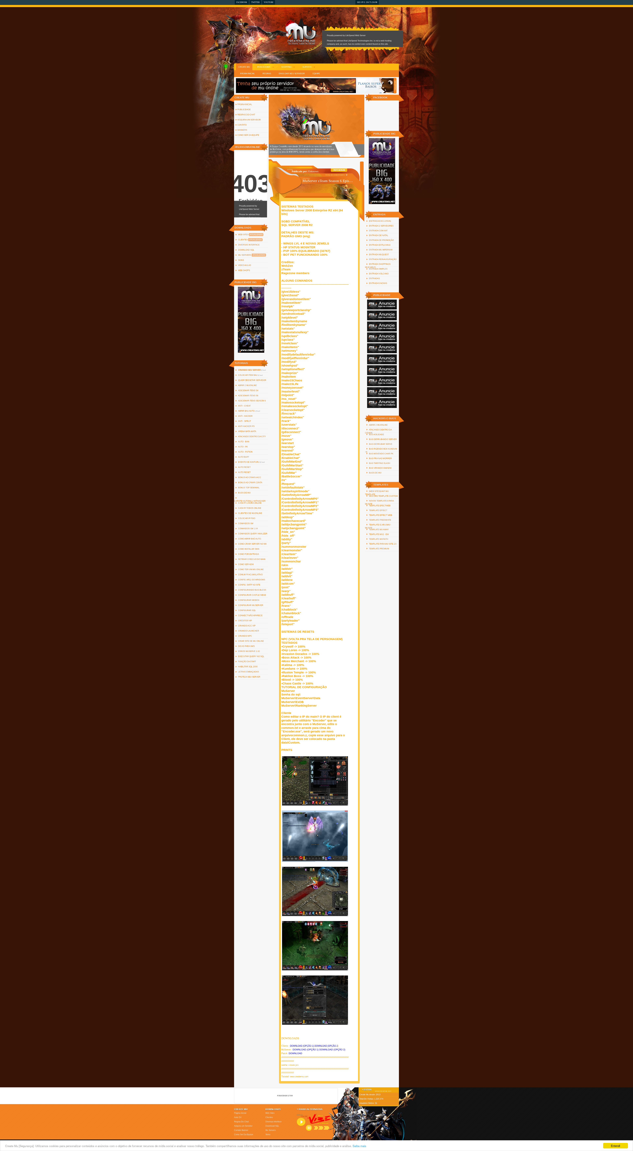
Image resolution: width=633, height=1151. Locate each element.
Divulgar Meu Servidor (292, 73)
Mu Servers (251, 255)
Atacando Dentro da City (252, 436)
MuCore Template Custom (383, 496)
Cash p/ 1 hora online (250, 503)
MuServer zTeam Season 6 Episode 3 (327, 181)
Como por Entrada (248, 554)
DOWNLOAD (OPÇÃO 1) (302, 1046)
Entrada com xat (378, 230)
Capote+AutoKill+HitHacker (250, 501)
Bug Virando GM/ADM (380, 468)
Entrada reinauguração (382, 259)
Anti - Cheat (244, 406)
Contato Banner (241, 1130)
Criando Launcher (248, 631)
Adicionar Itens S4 (248, 390)
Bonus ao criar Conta (250, 482)
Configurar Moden (248, 600)
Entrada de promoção (381, 240)
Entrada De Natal (378, 235)
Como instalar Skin (248, 549)
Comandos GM (245, 523)
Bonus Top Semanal (249, 487)
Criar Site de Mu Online (251, 641)
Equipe (316, 73)
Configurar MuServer (250, 605)
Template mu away (379, 529)
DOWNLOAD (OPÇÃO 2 (326, 1046)
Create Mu (244, 67)
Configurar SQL (247, 610)
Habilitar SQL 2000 (248, 666)
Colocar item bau (250, 375)
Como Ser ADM (246, 564)
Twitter (255, 2)
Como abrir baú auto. (249, 539)
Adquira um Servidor (249, 120)
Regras (267, 73)
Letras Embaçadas (248, 672)
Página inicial (244, 104)
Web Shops (244, 270)
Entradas (374, 278)
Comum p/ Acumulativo (250, 574)
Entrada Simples (378, 269)
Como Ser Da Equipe (248, 135)
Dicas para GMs (246, 646)
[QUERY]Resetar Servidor (252, 380)
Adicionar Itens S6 (248, 395)
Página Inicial (247, 73)
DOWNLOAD (295, 1053)
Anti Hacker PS (246, 426)
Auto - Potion (245, 452)
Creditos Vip (245, 620)
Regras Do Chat (246, 114)
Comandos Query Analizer (252, 534)
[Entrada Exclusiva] (380, 221)
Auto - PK (243, 447)
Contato (242, 125)
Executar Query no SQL (251, 656)
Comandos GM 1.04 (248, 528)
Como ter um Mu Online (251, 569)
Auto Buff (243, 457)
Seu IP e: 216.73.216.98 (367, 2)
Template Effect (378, 510)
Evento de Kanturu (251, 462)
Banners (242, 130)
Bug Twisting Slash (379, 463)
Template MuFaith (378, 539)
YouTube (268, 2)
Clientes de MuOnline (250, 513)
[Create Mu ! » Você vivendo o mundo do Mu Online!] (301, 31)
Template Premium (379, 549)
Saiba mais (359, 1146)
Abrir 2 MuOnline (247, 385)
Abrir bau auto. (249, 411)
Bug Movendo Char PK (381, 454)
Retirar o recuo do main (251, 559)
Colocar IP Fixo (246, 518)
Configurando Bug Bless (252, 590)
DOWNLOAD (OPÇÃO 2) (332, 1049)
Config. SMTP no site (249, 585)
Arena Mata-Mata (247, 431)
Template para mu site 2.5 (382, 544)
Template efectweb (380, 505)
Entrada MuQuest (379, 254)
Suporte (307, 67)
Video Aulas (244, 265)
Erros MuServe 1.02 (249, 651)
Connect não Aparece (250, 615)
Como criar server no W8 (252, 544)
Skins (241, 260)
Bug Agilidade (376, 434)
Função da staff (247, 661)
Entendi (615, 1146)
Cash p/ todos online (249, 508)
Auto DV (237, 1117)
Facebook (241, 2)
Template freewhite (380, 520)
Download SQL (246, 250)
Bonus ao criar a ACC (249, 477)
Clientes (250, 240)
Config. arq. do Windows (251, 580)
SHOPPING (395, 86)
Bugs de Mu (244, 493)
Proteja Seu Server (249, 677)
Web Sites (250, 234)
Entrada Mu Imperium (380, 250)
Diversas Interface (249, 245)
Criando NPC (245, 636)
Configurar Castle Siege (252, 595)
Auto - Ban (243, 441)
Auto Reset (244, 467)
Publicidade (264, 67)
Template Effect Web (380, 515)
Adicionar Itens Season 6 (252, 401)
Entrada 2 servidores (381, 226)
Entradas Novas (378, 283)
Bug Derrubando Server (383, 439)
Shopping (286, 67)
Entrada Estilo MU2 (380, 245)
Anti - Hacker (245, 416)
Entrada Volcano (379, 274)
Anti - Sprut (244, 421)
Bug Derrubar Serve (380, 444)
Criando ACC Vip (247, 626)
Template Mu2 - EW (379, 534)
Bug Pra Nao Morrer (380, 458)
